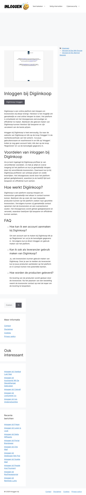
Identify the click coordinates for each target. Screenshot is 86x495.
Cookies (7, 333)
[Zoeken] (19, 305)
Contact (7, 326)
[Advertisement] (43, 28)
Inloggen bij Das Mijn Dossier (72, 50)
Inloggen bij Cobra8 (12, 389)
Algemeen (65, 48)
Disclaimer (8, 329)
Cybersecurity (72, 6)
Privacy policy (10, 336)
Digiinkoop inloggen (14, 102)
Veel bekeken (38, 6)
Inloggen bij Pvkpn (12, 424)
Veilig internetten (56, 6)
